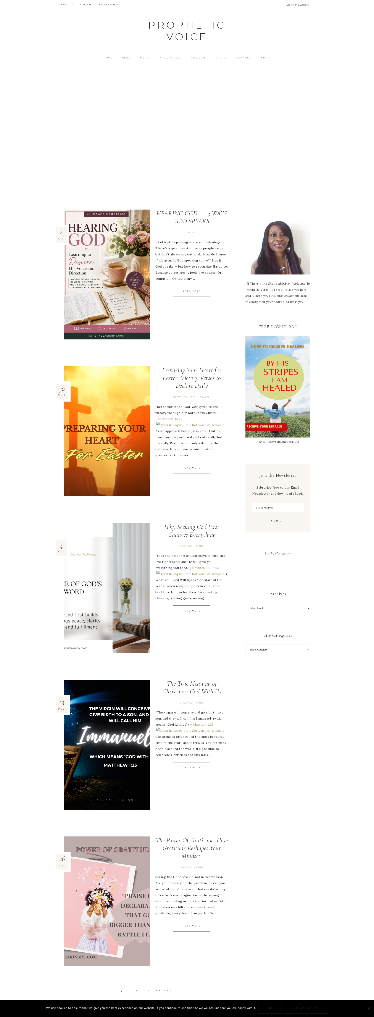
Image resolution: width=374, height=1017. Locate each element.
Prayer (191, 232)
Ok (270, 1008)
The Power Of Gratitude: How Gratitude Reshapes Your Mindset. (192, 848)
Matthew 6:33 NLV (206, 568)
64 (148, 990)
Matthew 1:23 (203, 724)
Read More (192, 291)
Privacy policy (306, 1008)
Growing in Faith (184, 397)
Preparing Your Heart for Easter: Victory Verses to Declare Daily (192, 378)
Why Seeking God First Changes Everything (191, 531)
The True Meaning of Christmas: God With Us (191, 687)
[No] (368, 1008)
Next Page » (163, 990)
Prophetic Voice (187, 31)
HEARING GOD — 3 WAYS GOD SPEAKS (191, 217)
